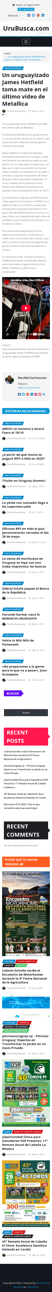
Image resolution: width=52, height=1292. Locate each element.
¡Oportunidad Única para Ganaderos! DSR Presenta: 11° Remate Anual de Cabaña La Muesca (26, 783)
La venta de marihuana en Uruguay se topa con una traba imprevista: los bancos (24, 562)
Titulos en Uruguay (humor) (23, 480)
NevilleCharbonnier (16, 111)
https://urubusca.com (29, 387)
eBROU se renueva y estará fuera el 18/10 (23, 431)
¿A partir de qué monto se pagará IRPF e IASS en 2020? (23, 456)
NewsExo (18, 1287)
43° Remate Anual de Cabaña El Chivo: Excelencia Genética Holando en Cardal (24, 1245)
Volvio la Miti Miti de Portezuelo (18, 642)
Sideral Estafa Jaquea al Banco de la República (25, 590)
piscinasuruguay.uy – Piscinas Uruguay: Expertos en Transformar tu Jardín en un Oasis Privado (26, 769)
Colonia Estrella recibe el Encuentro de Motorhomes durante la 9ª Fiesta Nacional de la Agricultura (24, 755)
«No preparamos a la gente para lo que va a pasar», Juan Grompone (24, 670)
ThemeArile (33, 1287)
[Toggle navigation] (26, 41)
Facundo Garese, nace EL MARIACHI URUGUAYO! (21, 616)
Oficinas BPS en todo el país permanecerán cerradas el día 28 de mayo (25, 532)
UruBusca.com (26, 28)
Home (7, 53)
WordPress (42, 1283)
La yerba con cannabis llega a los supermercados (25, 504)
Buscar (13, 693)
